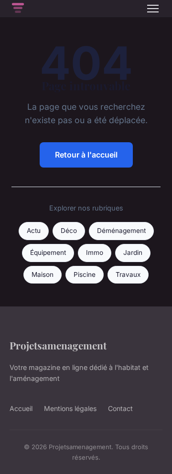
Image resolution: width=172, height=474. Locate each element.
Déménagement (121, 230)
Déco (69, 230)
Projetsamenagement (58, 345)
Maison (43, 274)
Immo (94, 252)
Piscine (85, 274)
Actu (34, 230)
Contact (120, 408)
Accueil (21, 408)
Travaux (128, 274)
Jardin (132, 252)
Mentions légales (70, 408)
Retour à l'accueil (86, 154)
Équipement (48, 252)
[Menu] (152, 8)
